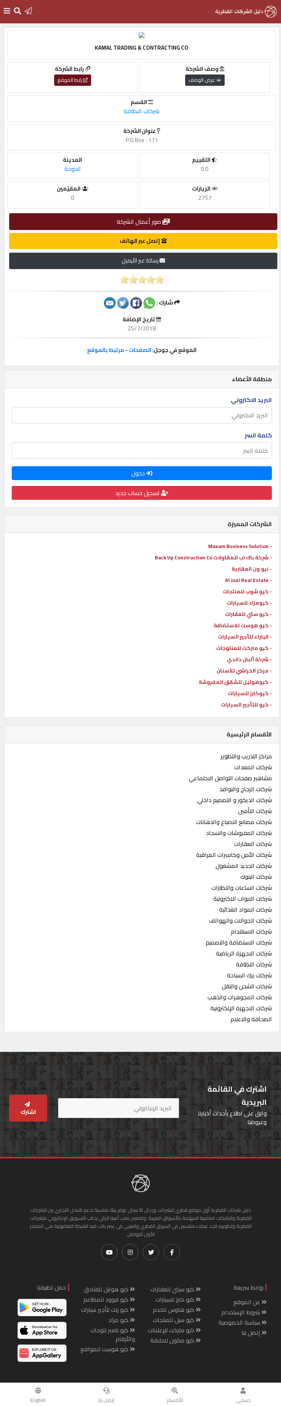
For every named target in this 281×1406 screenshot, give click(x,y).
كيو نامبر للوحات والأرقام (112, 1334)
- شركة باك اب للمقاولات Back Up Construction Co (213, 557)
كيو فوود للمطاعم (106, 1299)
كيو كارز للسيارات (176, 1299)
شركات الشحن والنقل (247, 986)
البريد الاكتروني (251, 399)
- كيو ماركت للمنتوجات (244, 648)
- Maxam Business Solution (240, 546)
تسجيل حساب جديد (138, 492)
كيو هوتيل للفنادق (107, 1289)
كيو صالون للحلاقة (173, 1340)
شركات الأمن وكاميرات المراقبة (234, 854)
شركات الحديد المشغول (244, 865)
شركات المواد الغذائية (245, 909)
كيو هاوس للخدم (174, 1310)
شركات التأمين (255, 810)
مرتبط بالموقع (105, 350)
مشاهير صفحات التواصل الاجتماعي (230, 778)
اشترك (28, 1112)
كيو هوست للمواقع (105, 1349)
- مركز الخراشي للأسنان (244, 670)
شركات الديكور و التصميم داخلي (234, 799)
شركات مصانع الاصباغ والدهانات (234, 821)
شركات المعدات (253, 767)
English (38, 1400)
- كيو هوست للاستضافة (243, 625)
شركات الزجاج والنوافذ (246, 789)
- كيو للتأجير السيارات (246, 704)
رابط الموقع (70, 80)
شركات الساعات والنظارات (241, 887)
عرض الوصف (202, 80)
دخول (138, 473)
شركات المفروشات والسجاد (239, 832)
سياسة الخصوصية (240, 1322)
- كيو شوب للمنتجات (247, 591)
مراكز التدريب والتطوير (246, 756)
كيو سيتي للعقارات (173, 1289)
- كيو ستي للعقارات (248, 614)
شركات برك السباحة (249, 975)
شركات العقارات (253, 843)
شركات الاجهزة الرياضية (244, 953)
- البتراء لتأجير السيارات (245, 636)
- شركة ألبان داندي (249, 659)
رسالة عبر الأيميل (141, 260)
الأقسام (174, 1400)
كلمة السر (258, 435)
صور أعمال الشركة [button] (139, 221)
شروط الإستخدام (241, 1312)
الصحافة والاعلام (251, 1019)
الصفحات (140, 350)
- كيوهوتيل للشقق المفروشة (235, 682)
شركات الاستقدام (251, 931)
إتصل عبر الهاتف (140, 240)
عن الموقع (247, 1302)
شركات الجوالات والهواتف (240, 920)
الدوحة (72, 168)
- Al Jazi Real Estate (248, 580)
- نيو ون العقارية (252, 569)
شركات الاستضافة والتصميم (239, 942)
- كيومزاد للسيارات (249, 603)
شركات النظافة (254, 964)
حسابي (243, 1400)
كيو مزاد (119, 1320)
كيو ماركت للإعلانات (172, 1330)
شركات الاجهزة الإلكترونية (241, 1008)
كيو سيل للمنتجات (174, 1320)
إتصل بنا (106, 1400)
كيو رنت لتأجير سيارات (105, 1310)
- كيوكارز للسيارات (250, 693)
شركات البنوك (256, 876)
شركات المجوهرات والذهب (239, 997)
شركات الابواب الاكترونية (242, 898)
